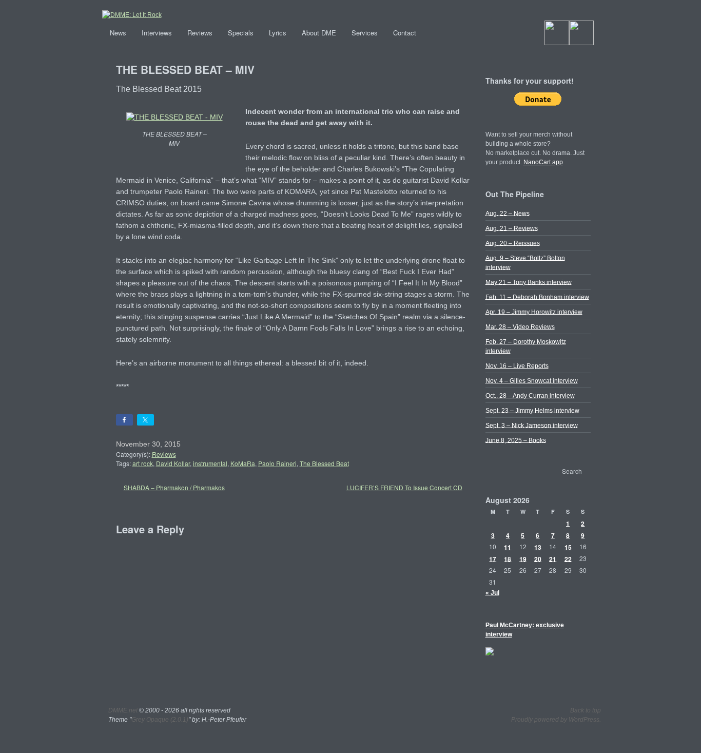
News (118, 32)
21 (552, 558)
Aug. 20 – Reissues (512, 242)
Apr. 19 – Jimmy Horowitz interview (533, 311)
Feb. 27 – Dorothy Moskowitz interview (525, 346)
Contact (404, 32)
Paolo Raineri (277, 463)
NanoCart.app (543, 162)
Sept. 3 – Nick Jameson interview (531, 425)
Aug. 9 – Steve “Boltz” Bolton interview (525, 262)
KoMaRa (242, 463)
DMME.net (123, 710)
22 (568, 558)
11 (507, 546)
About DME (319, 32)
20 (537, 558)
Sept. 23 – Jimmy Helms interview (532, 410)
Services (365, 32)
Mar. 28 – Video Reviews (520, 326)
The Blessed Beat (324, 463)
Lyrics (277, 32)
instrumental (210, 463)
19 (523, 558)
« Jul (492, 592)
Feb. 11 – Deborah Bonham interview (537, 296)
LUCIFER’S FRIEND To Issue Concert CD (404, 487)
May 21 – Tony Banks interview (528, 281)
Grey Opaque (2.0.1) (159, 719)
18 (507, 558)
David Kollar (173, 463)
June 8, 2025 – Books (515, 439)
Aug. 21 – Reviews (511, 227)
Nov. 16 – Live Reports (517, 365)
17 (492, 558)
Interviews (157, 32)
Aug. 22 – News (507, 213)
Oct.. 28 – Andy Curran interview (530, 395)
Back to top (585, 710)
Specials (241, 32)
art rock (142, 463)
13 (537, 546)
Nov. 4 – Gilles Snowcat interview (531, 380)
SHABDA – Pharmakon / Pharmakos (174, 487)
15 (568, 546)
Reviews (199, 32)
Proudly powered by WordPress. (556, 719)
